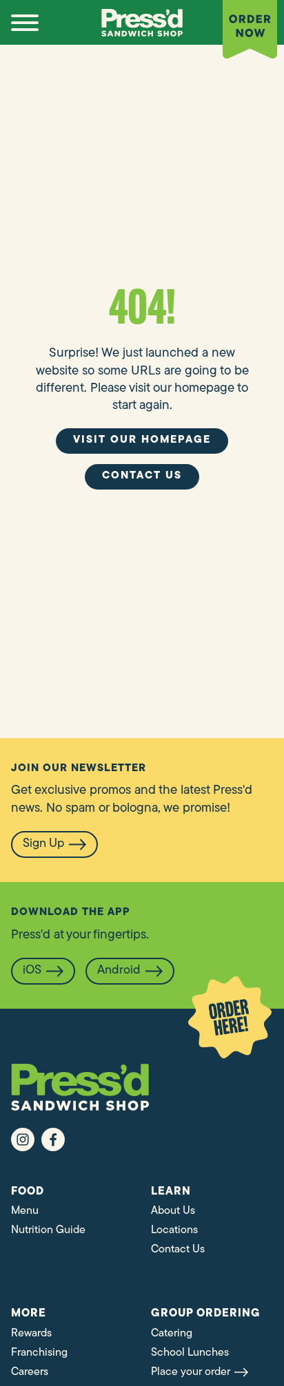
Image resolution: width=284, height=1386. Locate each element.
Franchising (39, 1352)
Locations (174, 1230)
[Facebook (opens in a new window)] (53, 1139)
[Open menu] (25, 22)
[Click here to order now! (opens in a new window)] (229, 1017)
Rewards (31, 1333)
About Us (173, 1211)
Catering (171, 1333)
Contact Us (178, 1249)
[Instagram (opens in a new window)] (22, 1139)
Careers (29, 1372)
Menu (25, 1211)
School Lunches (190, 1352)
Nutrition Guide (48, 1230)
